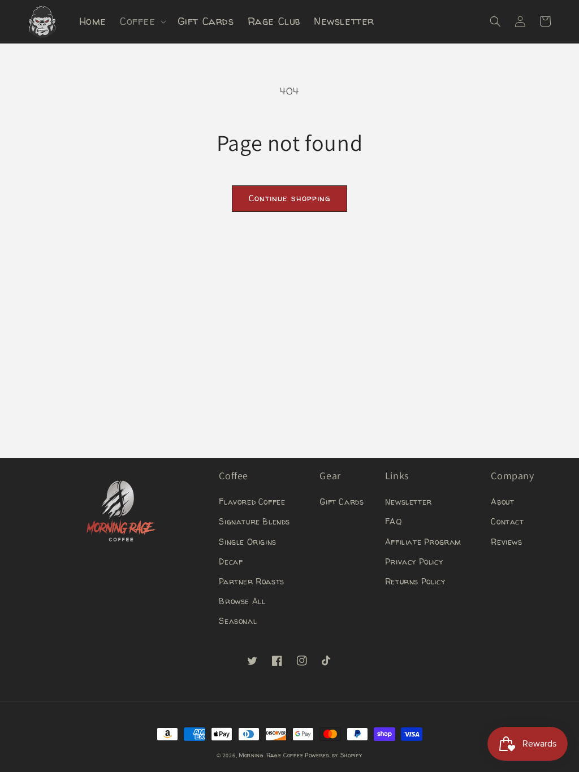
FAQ (393, 521)
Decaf (231, 561)
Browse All (242, 601)
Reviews (506, 541)
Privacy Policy (414, 561)
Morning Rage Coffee (271, 755)
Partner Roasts (251, 581)
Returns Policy (415, 581)
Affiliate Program (423, 541)
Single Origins (247, 541)
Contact (507, 521)
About (502, 501)
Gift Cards (341, 501)
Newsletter (408, 501)
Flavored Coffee (252, 501)
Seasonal (238, 620)
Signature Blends (254, 521)
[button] (142, 21)
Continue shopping (289, 198)
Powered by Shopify (333, 755)
